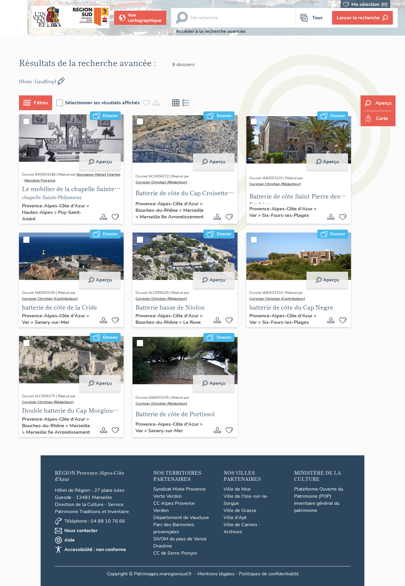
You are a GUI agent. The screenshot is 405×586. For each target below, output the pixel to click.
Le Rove (192, 322)
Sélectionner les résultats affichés (102, 103)
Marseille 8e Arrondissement (171, 217)
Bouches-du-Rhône (157, 210)
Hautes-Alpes (38, 212)
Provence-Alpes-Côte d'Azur (54, 206)
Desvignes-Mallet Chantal (98, 174)
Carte (382, 118)
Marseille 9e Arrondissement (58, 432)
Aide (69, 540)
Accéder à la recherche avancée (210, 31)
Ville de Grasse (240, 510)
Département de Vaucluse (181, 517)
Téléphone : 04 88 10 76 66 (94, 521)
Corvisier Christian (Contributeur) (50, 298)
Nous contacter (81, 530)
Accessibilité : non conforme (95, 549)
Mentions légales (216, 574)
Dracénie (162, 546)
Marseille (193, 210)
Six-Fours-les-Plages (285, 215)
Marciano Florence (39, 180)
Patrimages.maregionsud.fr (163, 574)
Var (253, 215)
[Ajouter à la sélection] (115, 217)
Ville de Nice (237, 489)
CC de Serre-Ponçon (175, 553)
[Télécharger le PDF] (103, 217)
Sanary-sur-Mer (52, 322)
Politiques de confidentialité (269, 574)
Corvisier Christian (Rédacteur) (161, 182)
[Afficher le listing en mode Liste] (185, 102)
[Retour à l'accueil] (13, 18)
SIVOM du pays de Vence (180, 539)
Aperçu (104, 161)
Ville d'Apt (235, 517)
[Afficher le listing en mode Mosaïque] (175, 102)
